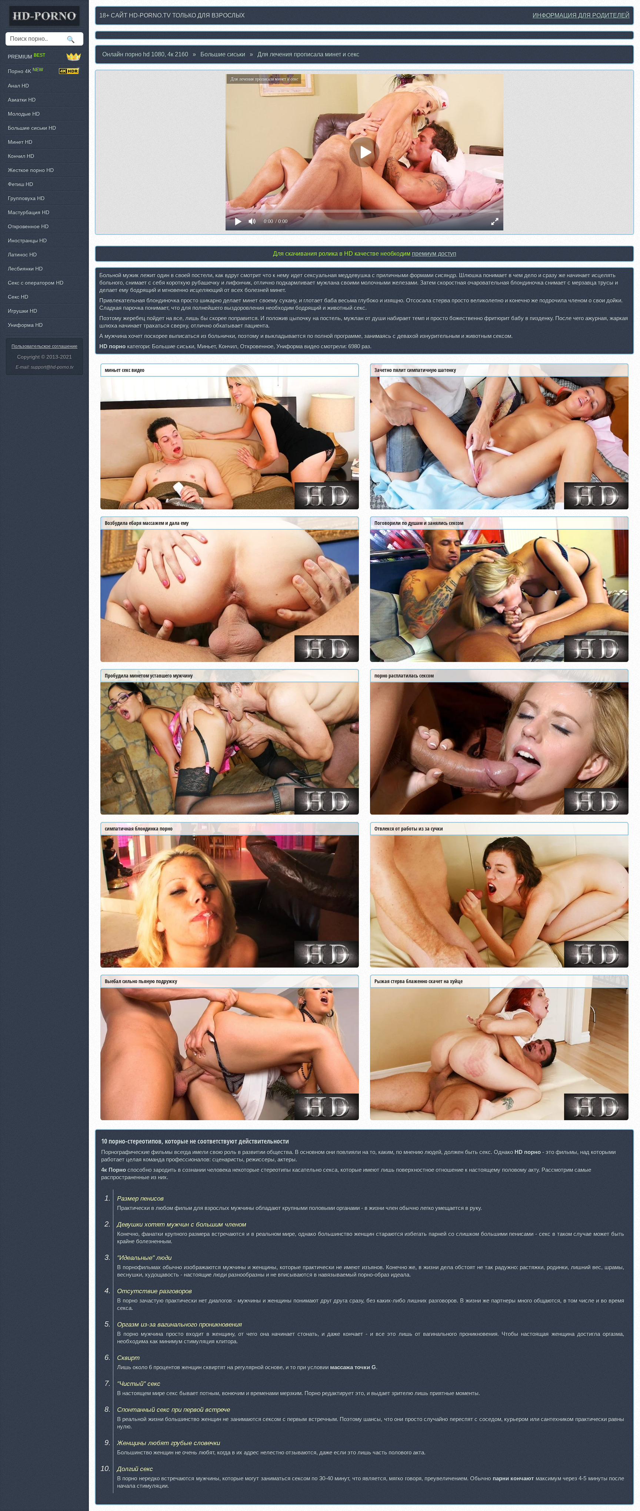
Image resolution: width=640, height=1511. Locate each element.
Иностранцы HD (27, 240)
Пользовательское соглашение (44, 346)
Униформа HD (25, 325)
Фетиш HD (20, 184)
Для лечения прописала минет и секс (308, 54)
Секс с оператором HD (35, 283)
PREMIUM (26, 56)
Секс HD (18, 297)
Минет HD (20, 142)
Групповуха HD (26, 198)
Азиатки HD (22, 100)
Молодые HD (24, 114)
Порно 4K (25, 70)
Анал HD (18, 86)
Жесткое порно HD (31, 170)
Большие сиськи (222, 54)
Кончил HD (21, 156)
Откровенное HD (28, 226)
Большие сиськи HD (32, 128)
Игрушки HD (22, 311)
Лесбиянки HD (25, 269)
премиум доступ (434, 253)
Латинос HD (22, 254)
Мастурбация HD (28, 212)
